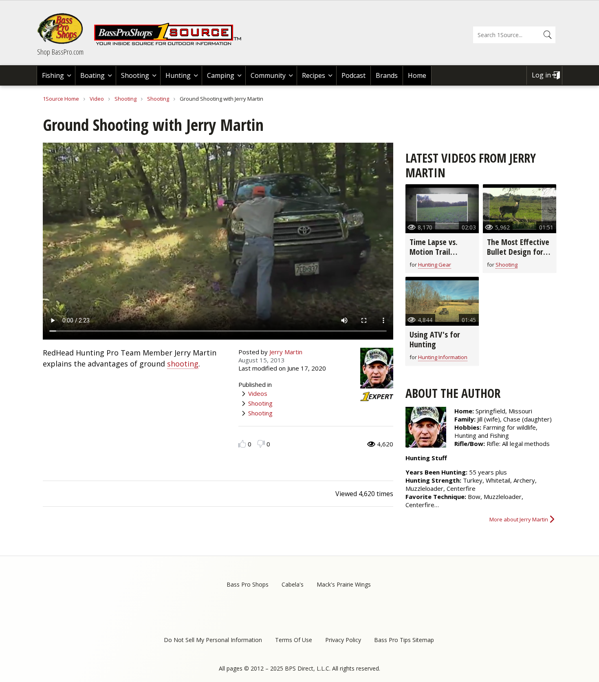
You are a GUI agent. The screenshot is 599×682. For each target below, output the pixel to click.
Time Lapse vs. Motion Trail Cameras (434, 251)
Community (268, 75)
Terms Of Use (293, 640)
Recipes (313, 75)
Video (97, 98)
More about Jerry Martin (518, 519)
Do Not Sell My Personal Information (213, 640)
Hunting (178, 75)
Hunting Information (442, 357)
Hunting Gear (434, 264)
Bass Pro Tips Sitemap (404, 640)
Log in (541, 75)
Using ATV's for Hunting (435, 339)
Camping (220, 75)
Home (417, 75)
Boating (92, 75)
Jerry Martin (285, 352)
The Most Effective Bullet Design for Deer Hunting (518, 251)
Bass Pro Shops (248, 584)
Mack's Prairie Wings (344, 584)
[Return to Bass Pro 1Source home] (171, 43)
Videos (257, 393)
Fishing (53, 75)
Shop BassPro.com (60, 51)
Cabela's (293, 584)
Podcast (353, 75)
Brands (387, 75)
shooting (182, 364)
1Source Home (61, 98)
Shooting (135, 75)
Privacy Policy (343, 640)
